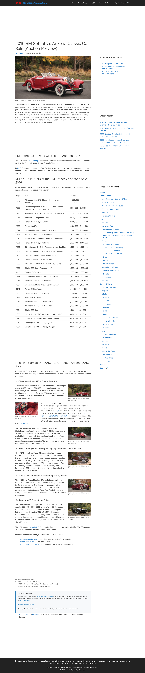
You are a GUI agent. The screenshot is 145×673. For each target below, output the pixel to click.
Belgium (105, 291)
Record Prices (83, 3)
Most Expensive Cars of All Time (114, 199)
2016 (19, 582)
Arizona (24, 582)
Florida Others (109, 264)
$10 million (23, 423)
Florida (104, 241)
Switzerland (106, 344)
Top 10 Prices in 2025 (110, 71)
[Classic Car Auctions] (31, 3)
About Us (93, 668)
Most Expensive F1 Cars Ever (113, 66)
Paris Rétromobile (112, 318)
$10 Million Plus (108, 202)
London (106, 307)
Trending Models (108, 74)
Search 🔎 (125, 3)
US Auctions (106, 223)
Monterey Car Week (111, 229)
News (28, 615)
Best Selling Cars (24, 600)
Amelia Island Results (113, 254)
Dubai (107, 361)
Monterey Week (108, 226)
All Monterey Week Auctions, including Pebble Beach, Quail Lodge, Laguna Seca (118, 235)
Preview (20, 580)
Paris (105, 314)
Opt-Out (86, 668)
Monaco (105, 341)
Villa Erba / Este (109, 334)
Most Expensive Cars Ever (112, 64)
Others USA (106, 277)
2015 (19, 168)
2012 (58, 411)
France (104, 311)
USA (93, 3)
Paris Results (110, 321)
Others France (109, 324)
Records (105, 213)
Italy (103, 331)
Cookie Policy (77, 668)
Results (106, 274)
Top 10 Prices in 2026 (110, 69)
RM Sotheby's (38, 582)
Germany (105, 328)
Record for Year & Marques (112, 206)
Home (74, 3)
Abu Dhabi (109, 358)
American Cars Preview (29, 544)
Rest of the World (108, 351)
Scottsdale (19, 53)
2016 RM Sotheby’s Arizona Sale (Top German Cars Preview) (37, 584)
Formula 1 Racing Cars (110, 209)
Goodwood (107, 297)
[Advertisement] (72, 22)
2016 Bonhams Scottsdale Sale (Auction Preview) (33, 586)
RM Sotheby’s (34, 161)
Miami (105, 260)
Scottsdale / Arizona (110, 267)
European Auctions (109, 287)
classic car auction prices (45, 596)
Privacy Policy (66, 668)
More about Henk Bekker (25, 605)
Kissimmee (107, 257)
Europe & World (104, 3)
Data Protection (53, 668)
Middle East (108, 355)
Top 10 (117, 3)
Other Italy (107, 338)
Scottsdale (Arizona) (111, 271)
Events (107, 301)
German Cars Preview (29, 539)
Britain (104, 294)
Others (104, 348)
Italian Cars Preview (28, 542)
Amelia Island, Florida (111, 244)
